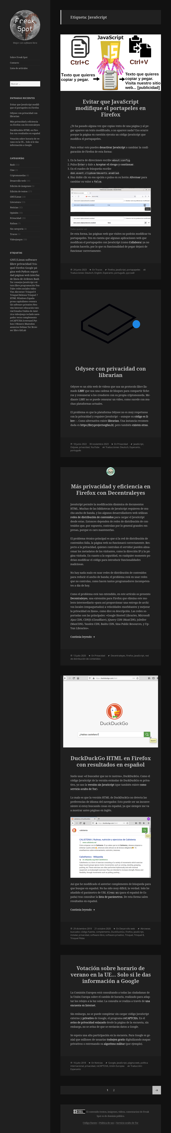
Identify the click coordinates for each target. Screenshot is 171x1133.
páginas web (22, 275)
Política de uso (106, 1122)
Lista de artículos (19, 68)
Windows (22, 298)
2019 (89, 928)
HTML (13, 298)
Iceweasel (28, 320)
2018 (83, 1062)
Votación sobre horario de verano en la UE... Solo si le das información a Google (25, 142)
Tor (12, 282)
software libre (97, 935)
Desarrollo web (18, 180)
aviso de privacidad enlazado (88, 1022)
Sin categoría (16, 228)
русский (130, 272)
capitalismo (22, 301)
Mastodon (30, 323)
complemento (30, 317)
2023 (84, 269)
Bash (12, 164)
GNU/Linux (15, 196)
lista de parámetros (111, 897)
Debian (24, 327)
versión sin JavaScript (101, 784)
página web (133, 1062)
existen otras (140, 425)
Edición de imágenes (20, 186)
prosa (13, 301)
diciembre (81, 928)
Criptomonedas (18, 175)
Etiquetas (16, 252)
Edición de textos (18, 191)
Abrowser (20, 291)
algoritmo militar (114, 1044)
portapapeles (133, 269)
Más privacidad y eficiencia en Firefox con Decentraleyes (110, 489)
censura (33, 301)
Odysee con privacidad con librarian (110, 371)
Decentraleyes (79, 598)
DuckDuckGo (118, 931)
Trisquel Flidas (77, 938)
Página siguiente (156, 1090)
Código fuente (90, 1122)
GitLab (22, 330)
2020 (83, 655)
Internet (19, 307)
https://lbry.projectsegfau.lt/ (97, 425)
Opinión (14, 212)
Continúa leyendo (83, 637)
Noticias (14, 207)
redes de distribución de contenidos (92, 517)
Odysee (74, 447)
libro (16, 330)
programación (28, 285)
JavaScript (28, 282)
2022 (84, 444)
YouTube (95, 447)
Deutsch (89, 272)
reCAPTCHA (16, 320)
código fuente (88, 931)
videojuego (20, 314)
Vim (12, 291)
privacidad (24, 264)
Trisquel (129, 935)
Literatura (15, 202)
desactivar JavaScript (112, 147)
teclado (30, 314)
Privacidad (15, 218)
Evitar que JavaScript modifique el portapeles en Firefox (110, 108)
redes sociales (23, 288)
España (30, 298)
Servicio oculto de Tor (127, 1122)
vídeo (33, 288)
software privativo (23, 304)
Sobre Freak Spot (19, 57)
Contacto (14, 62)
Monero (20, 323)
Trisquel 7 (33, 295)
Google (29, 267)
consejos (18, 282)
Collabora (135, 242)
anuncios (15, 327)
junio (78, 269)
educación (29, 307)
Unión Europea (116, 1066)
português (119, 272)
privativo (88, 1018)
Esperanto (108, 272)
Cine (12, 170)
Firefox (20, 267)
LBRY (81, 391)
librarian (113, 421)
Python (13, 223)
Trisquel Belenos (19, 295)
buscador (75, 931)
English (98, 272)
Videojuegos (16, 239)
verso (20, 317)
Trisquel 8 (30, 291)
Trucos (13, 234)
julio (78, 655)
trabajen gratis (116, 1039)
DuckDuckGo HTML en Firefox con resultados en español (111, 761)
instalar (74, 935)
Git (11, 304)
